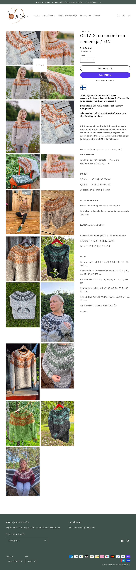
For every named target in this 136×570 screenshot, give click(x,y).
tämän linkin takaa (51, 527)
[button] (48, 15)
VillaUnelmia (112, 564)
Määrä (82, 55)
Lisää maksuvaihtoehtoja (105, 80)
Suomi (30, 561)
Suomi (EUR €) (13, 561)
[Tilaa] (45, 540)
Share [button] (85, 312)
